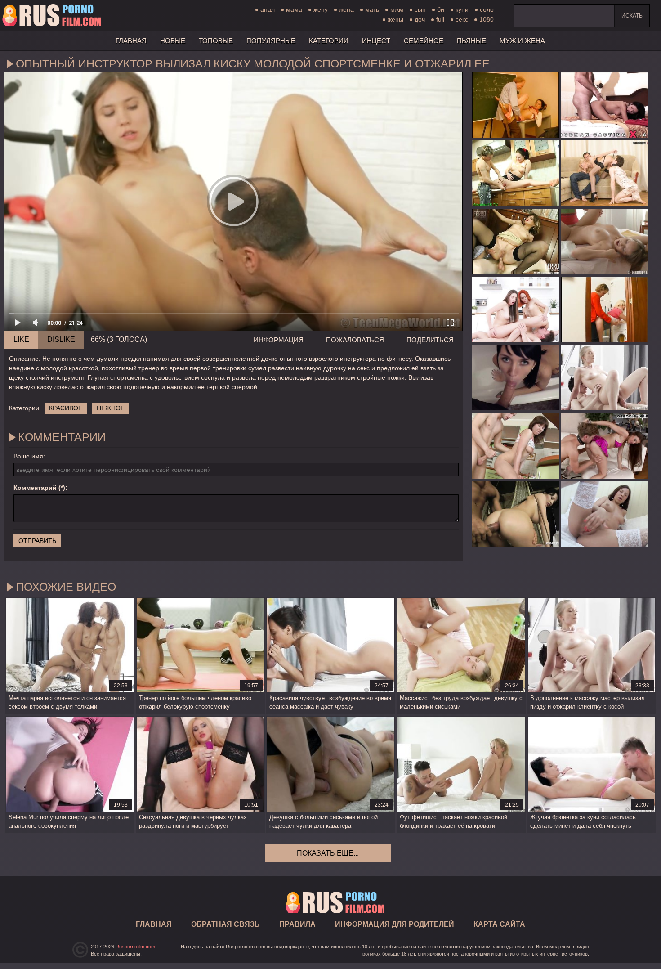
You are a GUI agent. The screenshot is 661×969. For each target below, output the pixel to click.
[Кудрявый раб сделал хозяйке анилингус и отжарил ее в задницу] (604, 445)
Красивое (65, 408)
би (440, 9)
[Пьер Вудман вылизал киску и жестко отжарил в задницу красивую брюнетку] (604, 105)
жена (346, 9)
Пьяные (471, 41)
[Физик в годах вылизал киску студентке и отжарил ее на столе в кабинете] (515, 105)
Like (21, 339)
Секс (462, 19)
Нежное (111, 408)
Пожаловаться (355, 340)
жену (320, 9)
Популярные (270, 41)
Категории (328, 41)
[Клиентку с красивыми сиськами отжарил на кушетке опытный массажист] (604, 241)
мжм (396, 9)
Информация (279, 340)
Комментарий (35, 487)
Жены (395, 19)
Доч (420, 19)
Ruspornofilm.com (135, 946)
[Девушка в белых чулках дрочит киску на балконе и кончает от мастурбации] (604, 514)
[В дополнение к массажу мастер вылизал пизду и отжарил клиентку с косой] (604, 377)
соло (487, 9)
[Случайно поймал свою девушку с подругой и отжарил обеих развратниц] (515, 309)
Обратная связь (225, 924)
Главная (51, 15)
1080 (486, 19)
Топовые (216, 41)
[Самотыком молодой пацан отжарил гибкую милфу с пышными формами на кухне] (515, 173)
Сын (420, 9)
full (440, 19)
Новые (172, 41)
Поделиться (430, 340)
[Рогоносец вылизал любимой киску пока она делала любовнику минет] (604, 173)
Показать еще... (328, 853)
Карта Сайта (499, 924)
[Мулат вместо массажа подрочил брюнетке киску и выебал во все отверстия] (515, 514)
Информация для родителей (394, 924)
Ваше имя (28, 456)
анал (267, 9)
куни (462, 9)
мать (372, 9)
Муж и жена (522, 41)
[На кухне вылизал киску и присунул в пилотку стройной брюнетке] (515, 445)
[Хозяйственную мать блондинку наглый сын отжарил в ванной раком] (604, 309)
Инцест (376, 41)
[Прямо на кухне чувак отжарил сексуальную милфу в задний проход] (515, 241)
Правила (297, 924)
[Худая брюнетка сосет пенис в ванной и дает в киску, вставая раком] (515, 377)
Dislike (61, 339)
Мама (294, 9)
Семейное (423, 41)
